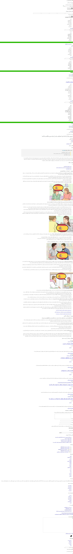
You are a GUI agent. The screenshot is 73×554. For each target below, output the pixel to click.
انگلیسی (70, 462)
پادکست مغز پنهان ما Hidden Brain (65, 448)
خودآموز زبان (69, 50)
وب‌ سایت (72, 424)
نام (72, 420)
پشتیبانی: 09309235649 (68, 508)
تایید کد (70, 17)
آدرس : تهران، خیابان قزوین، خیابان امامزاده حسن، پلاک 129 (63, 511)
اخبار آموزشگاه (69, 457)
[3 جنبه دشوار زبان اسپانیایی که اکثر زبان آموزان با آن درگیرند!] (65, 382)
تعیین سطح (70, 86)
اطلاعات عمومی (69, 461)
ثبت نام (70, 61)
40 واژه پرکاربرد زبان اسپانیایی (67, 370)
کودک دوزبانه (69, 51)
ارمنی (70, 458)
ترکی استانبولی (69, 467)
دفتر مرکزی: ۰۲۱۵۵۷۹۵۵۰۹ (67, 507)
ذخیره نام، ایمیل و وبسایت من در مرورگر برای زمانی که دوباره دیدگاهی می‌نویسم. (61, 426)
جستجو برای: (71, 432)
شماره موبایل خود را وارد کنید (69, 4)
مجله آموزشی (69, 54)
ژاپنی (70, 471)
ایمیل (72, 422)
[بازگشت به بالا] (72, 553)
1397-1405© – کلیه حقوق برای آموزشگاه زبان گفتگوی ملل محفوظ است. (64, 514)
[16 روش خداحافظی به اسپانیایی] (70, 355)
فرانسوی (70, 473)
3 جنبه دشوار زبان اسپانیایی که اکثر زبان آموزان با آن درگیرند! (61, 384)
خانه (70, 105)
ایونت (70, 55)
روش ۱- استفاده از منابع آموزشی (66, 152)
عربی (70, 472)
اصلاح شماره (66, 17)
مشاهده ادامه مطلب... (70, 353)
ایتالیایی (70, 463)
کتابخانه (70, 66)
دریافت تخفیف (69, 21)
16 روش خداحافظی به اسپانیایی (67, 357)
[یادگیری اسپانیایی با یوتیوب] (70, 341)
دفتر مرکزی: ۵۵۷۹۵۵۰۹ (68, 44)
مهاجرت (70, 476)
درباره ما (70, 25)
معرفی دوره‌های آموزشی (68, 110)
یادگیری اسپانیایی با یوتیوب (68, 343)
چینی (70, 468)
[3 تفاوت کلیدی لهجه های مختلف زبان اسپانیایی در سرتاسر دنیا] (70, 396)
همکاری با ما (69, 36)
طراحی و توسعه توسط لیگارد (69, 533)
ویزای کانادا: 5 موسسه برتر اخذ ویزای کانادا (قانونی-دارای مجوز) (63, 437)
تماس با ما (70, 26)
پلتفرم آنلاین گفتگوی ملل (68, 90)
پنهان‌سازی (63, 150)
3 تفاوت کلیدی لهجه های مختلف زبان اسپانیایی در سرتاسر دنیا (61, 398)
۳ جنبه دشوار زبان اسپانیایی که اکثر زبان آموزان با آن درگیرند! (63, 310)
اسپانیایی (72, 140)
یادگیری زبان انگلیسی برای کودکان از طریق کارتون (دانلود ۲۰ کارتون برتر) (62, 442)
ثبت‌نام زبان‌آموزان (69, 81)
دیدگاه (72, 418)
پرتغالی (70, 466)
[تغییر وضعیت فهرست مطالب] (72, 164)
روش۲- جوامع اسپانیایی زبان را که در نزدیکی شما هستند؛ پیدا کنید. (61, 153)
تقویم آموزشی (69, 20)
